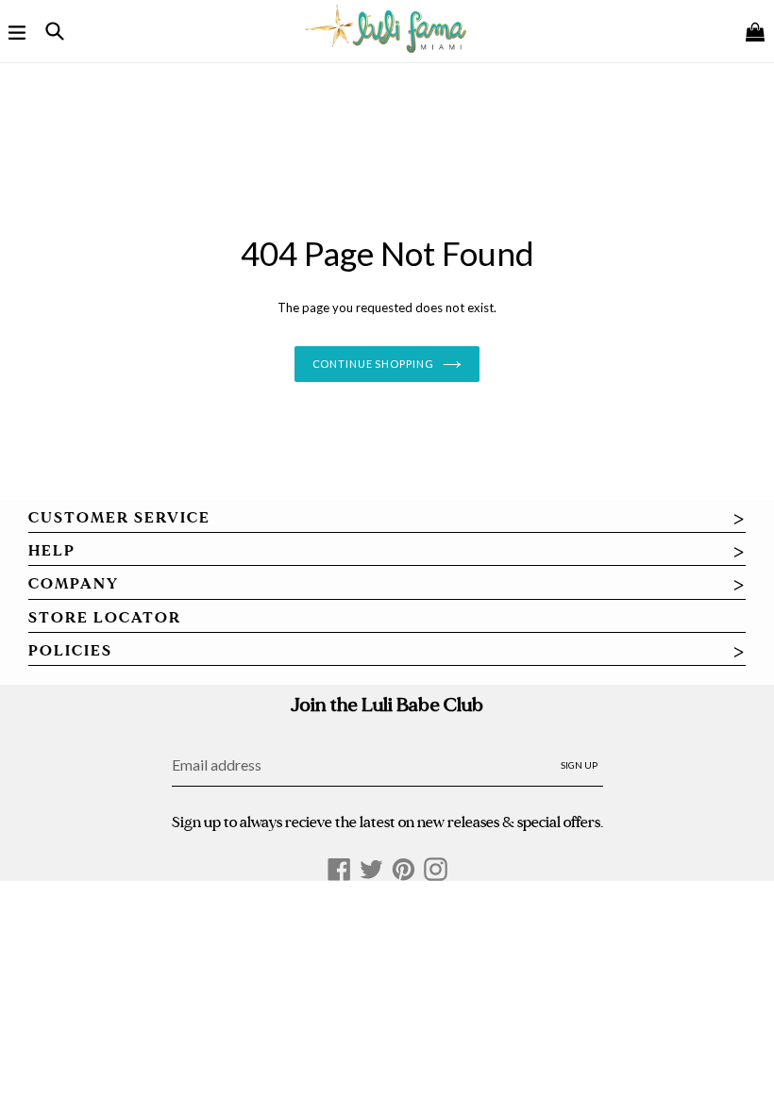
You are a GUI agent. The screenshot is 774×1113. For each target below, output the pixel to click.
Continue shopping (373, 363)
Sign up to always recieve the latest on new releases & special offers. (387, 822)
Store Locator (104, 617)
